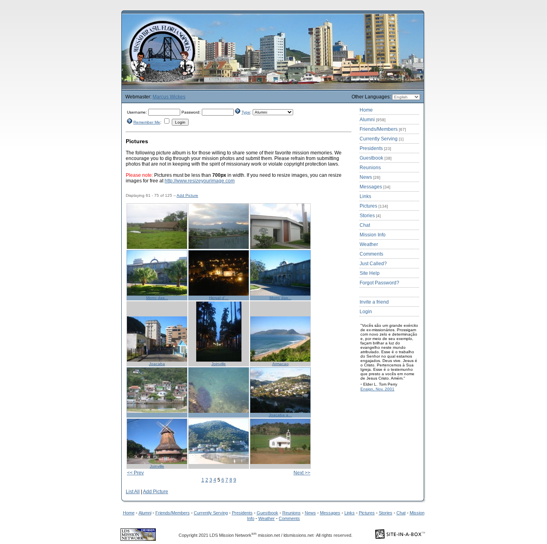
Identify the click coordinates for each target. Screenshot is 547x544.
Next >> (302, 473)
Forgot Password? (379, 283)
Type (245, 112)
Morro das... (157, 298)
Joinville (218, 364)
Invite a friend (374, 302)
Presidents (375, 148)
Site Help (370, 273)
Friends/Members (383, 129)
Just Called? (373, 263)
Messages (375, 187)
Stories (370, 215)
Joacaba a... (280, 415)
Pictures (374, 206)
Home (366, 110)
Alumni (373, 119)
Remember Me (146, 122)
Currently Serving (382, 139)
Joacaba (157, 364)
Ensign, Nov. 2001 (377, 389)
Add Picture (187, 195)
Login (366, 311)
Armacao (280, 364)
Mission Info (373, 235)
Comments (371, 254)
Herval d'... (219, 298)
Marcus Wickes (169, 97)
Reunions (370, 167)
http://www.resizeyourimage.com (200, 181)
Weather (369, 244)
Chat (365, 225)
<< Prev (135, 473)
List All (133, 491)
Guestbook (376, 158)
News (370, 177)
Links (365, 196)
